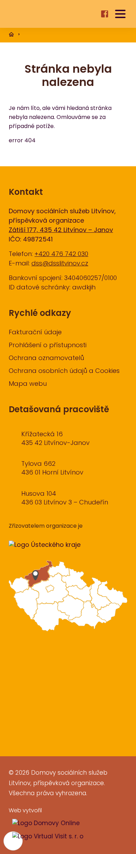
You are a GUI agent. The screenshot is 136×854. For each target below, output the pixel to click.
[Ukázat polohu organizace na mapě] (68, 597)
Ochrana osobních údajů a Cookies (64, 371)
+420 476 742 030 (61, 254)
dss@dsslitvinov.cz (59, 264)
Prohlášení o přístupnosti (47, 345)
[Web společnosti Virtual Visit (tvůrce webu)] (46, 837)
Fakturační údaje (35, 332)
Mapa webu (28, 384)
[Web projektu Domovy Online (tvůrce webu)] (44, 824)
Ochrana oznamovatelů (46, 358)
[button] (120, 14)
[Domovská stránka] (39, 14)
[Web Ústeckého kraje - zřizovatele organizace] (45, 545)
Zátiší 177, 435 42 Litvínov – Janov (61, 230)
